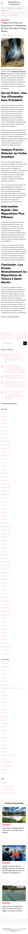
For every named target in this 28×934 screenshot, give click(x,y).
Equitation (4, 709)
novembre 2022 (6, 565)
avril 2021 (4, 633)
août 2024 (4, 498)
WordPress (18, 931)
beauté (3, 670)
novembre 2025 (6, 445)
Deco (2, 692)
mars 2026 (4, 431)
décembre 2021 (6, 604)
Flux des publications (7, 786)
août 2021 (4, 618)
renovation (4, 745)
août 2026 (4, 413)
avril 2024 (4, 512)
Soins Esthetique (6, 762)
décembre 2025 (6, 441)
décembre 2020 (6, 647)
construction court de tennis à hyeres (11, 688)
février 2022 (4, 597)
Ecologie (3, 702)
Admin (4, 35)
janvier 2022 (4, 601)
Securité (3, 752)
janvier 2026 (4, 438)
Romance (3, 748)
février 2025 (4, 477)
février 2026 (4, 434)
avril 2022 (4, 590)
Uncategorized (5, 769)
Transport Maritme (6, 766)
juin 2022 (4, 583)
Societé (3, 759)
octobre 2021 (5, 611)
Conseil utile (4, 681)
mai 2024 (4, 509)
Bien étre (3, 674)
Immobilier (4, 723)
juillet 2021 (4, 622)
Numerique (4, 738)
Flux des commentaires (8, 789)
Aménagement (5, 667)
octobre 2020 (5, 654)
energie (3, 706)
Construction (5, 20)
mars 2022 (4, 594)
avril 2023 (4, 547)
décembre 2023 (6, 526)
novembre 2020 (6, 650)
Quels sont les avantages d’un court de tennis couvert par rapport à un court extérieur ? (12, 908)
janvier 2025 (4, 480)
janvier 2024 (4, 523)
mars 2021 (4, 636)
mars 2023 (4, 551)
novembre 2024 (6, 487)
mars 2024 (4, 516)
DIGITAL (3, 699)
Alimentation (5, 663)
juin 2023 (4, 540)
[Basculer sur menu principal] (2, 3)
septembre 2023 (6, 533)
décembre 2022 (6, 562)
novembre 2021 (6, 608)
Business (3, 677)
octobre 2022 (5, 569)
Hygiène (3, 720)
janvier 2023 (4, 558)
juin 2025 (4, 462)
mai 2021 (4, 629)
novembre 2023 (6, 530)
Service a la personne (7, 755)
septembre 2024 (6, 494)
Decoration (4, 695)
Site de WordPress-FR (7, 793)
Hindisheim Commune (14, 3)
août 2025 (4, 455)
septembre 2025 (6, 452)
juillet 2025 (4, 459)
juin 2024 (4, 505)
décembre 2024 (6, 484)
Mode (2, 734)
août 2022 (4, 576)
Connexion (4, 782)
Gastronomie (4, 716)
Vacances (3, 773)
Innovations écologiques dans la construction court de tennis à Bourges (13, 830)
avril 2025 (4, 470)
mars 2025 (4, 473)
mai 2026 (4, 423)
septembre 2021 (6, 615)
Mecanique (4, 730)
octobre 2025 (5, 448)
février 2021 (4, 640)
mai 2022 (4, 586)
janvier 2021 (4, 643)
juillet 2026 (4, 416)
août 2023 (4, 537)
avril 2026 (4, 427)
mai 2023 (4, 544)
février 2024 (4, 519)
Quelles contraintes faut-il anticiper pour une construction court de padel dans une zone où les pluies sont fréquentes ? (13, 869)
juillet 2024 (4, 501)
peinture (3, 741)
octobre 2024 (5, 491)
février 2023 (4, 555)
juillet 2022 (4, 579)
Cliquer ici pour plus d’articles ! (10, 317)
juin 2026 (4, 420)
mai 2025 (4, 466)
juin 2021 (4, 625)
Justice (3, 727)
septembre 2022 (6, 572)
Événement (4, 713)
